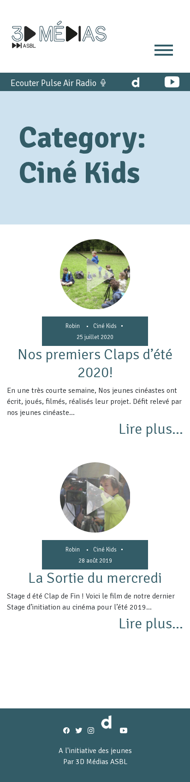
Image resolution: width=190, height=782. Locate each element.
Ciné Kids (105, 326)
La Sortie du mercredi (95, 578)
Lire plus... (151, 429)
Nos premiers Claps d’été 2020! (95, 363)
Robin (72, 326)
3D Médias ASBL (101, 761)
